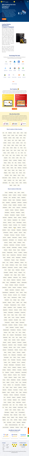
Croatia (21, 142)
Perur (26, 262)
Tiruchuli (5, 399)
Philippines (5, 172)
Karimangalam (6, 272)
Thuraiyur (18, 357)
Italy (25, 152)
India (3, 132)
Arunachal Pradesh (5, 404)
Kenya (22, 155)
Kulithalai (19, 297)
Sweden (5, 180)
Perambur (24, 222)
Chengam (24, 387)
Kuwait (26, 155)
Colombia (17, 142)
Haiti (25, 150)
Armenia (9, 135)
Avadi (9, 197)
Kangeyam (15, 377)
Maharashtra (15, 414)
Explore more (14, 108)
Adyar (15, 192)
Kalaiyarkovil (14, 342)
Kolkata (6, 424)
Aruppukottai (19, 397)
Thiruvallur (4, 237)
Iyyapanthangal (13, 202)
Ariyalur (4, 257)
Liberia (21, 157)
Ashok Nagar (5, 197)
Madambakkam (7, 212)
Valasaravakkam (14, 237)
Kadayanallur (5, 347)
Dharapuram (10, 377)
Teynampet (15, 232)
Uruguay (13, 182)
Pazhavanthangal (19, 222)
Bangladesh (5, 137)
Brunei (16, 140)
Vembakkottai (23, 399)
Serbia (11, 175)
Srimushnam (16, 267)
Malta (15, 162)
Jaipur (8, 419)
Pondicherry (17, 427)
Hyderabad (24, 419)
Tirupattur (5, 362)
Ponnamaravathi (7, 322)
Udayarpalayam (18, 257)
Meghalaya (4, 417)
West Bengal (23, 422)
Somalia (10, 177)
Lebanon (13, 157)
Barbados (10, 137)
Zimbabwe (24, 182)
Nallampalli (11, 272)
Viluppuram (13, 397)
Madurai (13, 302)
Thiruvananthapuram (22, 412)
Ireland (22, 152)
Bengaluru (19, 409)
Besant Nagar (14, 197)
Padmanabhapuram (5, 292)
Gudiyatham (4, 392)
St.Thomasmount (5, 232)
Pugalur (5, 297)
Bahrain (25, 135)
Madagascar (20, 160)
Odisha (17, 417)
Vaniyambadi (13, 362)
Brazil (13, 140)
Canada (13, 142)
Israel (3, 155)
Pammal (14, 222)
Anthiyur (4, 282)
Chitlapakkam (23, 197)
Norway (9, 170)
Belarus (14, 137)
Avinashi (19, 377)
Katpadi (8, 392)
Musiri (11, 357)
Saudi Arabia (6, 175)
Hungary (4, 152)
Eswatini (11, 147)
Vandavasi (15, 387)
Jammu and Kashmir (5, 427)
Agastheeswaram (12, 292)
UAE (6, 132)
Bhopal (11, 414)
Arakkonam (5, 332)
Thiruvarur (18, 362)
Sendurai (13, 257)
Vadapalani (9, 237)
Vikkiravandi (8, 397)
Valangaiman (14, 367)
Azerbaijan (20, 135)
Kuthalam (5, 307)
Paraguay (20, 170)
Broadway (10, 242)
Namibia (8, 167)
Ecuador (21, 145)
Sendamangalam (10, 312)
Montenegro (20, 165)
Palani (20, 277)
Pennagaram (20, 272)
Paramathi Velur (23, 312)
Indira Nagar (8, 247)
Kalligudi (25, 302)
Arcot (16, 332)
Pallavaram (4, 222)
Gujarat (6, 407)
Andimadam (8, 257)
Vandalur (3, 262)
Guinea (23, 150)
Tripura (5, 422)
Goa (3, 407)
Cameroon (9, 142)
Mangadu (22, 212)
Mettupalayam (17, 262)
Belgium (17, 137)
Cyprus (5, 145)
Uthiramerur (25, 287)
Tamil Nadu (15, 419)
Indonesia (12, 152)
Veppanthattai (23, 317)
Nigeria (5, 170)
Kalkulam (21, 292)
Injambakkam (8, 202)
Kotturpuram (18, 207)
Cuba (25, 142)
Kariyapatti (23, 397)
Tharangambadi (19, 307)
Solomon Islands (4, 177)
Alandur (19, 192)
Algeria (18, 132)
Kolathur (10, 207)
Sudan (26, 177)
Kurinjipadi (25, 267)
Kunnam (13, 317)
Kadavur (9, 297)
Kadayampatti (5, 337)
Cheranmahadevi (24, 372)
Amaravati (23, 402)
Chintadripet (19, 242)
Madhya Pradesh (6, 414)
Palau (16, 170)
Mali (12, 162)
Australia (12, 135)
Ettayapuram (19, 367)
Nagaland (12, 417)
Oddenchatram (15, 277)
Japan (10, 155)
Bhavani (7, 282)
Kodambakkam (5, 207)
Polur (3, 387)
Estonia (8, 147)
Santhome (23, 227)
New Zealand (25, 167)
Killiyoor (25, 292)
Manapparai (23, 357)
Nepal (15, 167)
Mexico (4, 165)
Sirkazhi (15, 307)
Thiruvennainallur (22, 394)
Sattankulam (7, 372)
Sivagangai (24, 342)
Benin (21, 137)
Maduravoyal (12, 212)
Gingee (20, 392)
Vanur (4, 397)
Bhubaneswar (21, 417)
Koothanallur (23, 362)
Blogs (3, 449)
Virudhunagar (9, 399)
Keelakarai (21, 327)
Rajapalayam (15, 399)
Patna (17, 404)
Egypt (24, 145)
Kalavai (20, 332)
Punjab (25, 417)
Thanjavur (13, 352)
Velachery (24, 237)
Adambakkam (11, 192)
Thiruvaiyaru (18, 352)
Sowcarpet (3, 252)
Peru (24, 170)
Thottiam (14, 357)
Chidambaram (4, 267)
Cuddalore (20, 267)
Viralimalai (12, 322)
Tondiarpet (25, 252)
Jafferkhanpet (19, 202)
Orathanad (9, 352)
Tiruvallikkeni (20, 252)
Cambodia (4, 142)
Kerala (16, 412)
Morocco (25, 165)
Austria (16, 135)
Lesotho (17, 157)
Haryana (10, 407)
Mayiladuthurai (10, 307)
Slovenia (23, 175)
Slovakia (19, 175)
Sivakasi (5, 402)
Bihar (13, 404)
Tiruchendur (12, 372)
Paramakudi (17, 327)
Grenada (19, 150)
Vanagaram (20, 237)
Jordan (14, 155)
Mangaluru (12, 412)
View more (7, 105)
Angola (25, 132)
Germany (7, 150)
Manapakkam (18, 212)
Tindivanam (11, 394)
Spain (18, 177)
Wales (18, 185)
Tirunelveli (5, 377)
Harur (24, 272)
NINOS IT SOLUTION (19, 451)
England (11, 185)
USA (9, 182)
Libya (24, 157)
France (25, 147)
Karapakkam (25, 202)
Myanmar (3, 167)
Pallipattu (8, 382)
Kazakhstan (18, 155)
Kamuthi (7, 327)
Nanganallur (24, 217)
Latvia (10, 157)
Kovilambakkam (24, 207)
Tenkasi (14, 347)
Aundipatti (23, 352)
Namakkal (5, 312)
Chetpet (15, 242)
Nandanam (19, 217)
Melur (21, 302)
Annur (7, 262)
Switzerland (9, 180)
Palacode (15, 272)
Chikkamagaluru (7, 412)
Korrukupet (25, 247)
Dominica (16, 145)
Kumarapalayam (17, 312)
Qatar (17, 172)
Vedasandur (24, 277)
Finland (21, 147)
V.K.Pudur (18, 347)
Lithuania (10, 160)
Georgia (4, 150)
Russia (24, 172)
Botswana (9, 140)
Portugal (13, 172)
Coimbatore (11, 262)
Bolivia (5, 140)
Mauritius (24, 162)
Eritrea (4, 147)
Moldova (8, 165)
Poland (10, 172)
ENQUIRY (28, 431)
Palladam (23, 377)
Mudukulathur (12, 327)
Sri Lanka (22, 177)
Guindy (3, 202)
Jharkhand (6, 409)
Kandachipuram (16, 394)
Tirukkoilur (9, 287)
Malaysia (5, 162)
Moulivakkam (5, 217)
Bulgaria (20, 140)
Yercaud (25, 337)
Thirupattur (4, 342)
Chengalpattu (24, 257)
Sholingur (24, 332)
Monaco (12, 165)
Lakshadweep (12, 427)
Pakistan (13, 170)
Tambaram (11, 232)
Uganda (20, 180)
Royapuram (10, 227)
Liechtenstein (5, 160)
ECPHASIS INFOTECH (14, 452)
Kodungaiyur (20, 247)
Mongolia (15, 165)
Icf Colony (3, 247)
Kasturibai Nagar (14, 247)
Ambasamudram (17, 372)
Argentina (4, 135)
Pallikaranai (9, 222)
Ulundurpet (14, 287)
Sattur (19, 399)
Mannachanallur (6, 357)
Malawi (24, 160)
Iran (16, 152)
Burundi (24, 140)
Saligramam (19, 227)
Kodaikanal (4, 277)
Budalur (5, 352)
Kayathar (24, 367)
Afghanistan (10, 132)
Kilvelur (24, 307)
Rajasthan (4, 419)
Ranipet (13, 332)
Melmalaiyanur (6, 394)
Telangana (20, 419)
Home (3, 444)
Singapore (14, 175)
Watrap (14, 402)
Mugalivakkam (10, 217)
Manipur (24, 414)
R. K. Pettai (12, 382)
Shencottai (10, 347)
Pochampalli (4, 302)
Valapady (20, 337)
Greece (15, 150)
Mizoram (8, 417)
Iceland (8, 152)
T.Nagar (24, 232)
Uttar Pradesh (9, 422)
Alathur (9, 317)
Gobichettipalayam (13, 282)
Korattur (14, 207)
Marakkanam (25, 392)
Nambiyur (18, 282)
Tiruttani (16, 382)
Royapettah (5, 227)
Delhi (19, 424)
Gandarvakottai (22, 322)
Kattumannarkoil (10, 267)
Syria (13, 180)
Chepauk (18, 197)
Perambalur (17, 317)
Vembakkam (20, 387)
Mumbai (20, 414)
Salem (17, 337)
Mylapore (15, 217)
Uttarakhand (18, 422)
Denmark (8, 145)
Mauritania (19, 162)
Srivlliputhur (9, 402)
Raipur (25, 404)
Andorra (22, 132)
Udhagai (5, 317)
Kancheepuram (19, 287)
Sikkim (11, 419)
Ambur (9, 362)
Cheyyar (11, 387)
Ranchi (10, 409)
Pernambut (12, 392)
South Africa (14, 177)
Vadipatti (17, 302)
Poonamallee (24, 382)
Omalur (13, 337)
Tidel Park (15, 252)
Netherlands (19, 167)
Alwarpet (22, 192)
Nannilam (5, 367)
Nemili (9, 332)
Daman (23, 424)
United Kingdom (5, 182)
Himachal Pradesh (20, 407)
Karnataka (14, 409)
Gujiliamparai (10, 277)
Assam (10, 404)
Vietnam (17, 182)
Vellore (17, 392)
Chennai (6, 192)
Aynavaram (6, 242)
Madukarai (21, 262)
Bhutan (24, 137)
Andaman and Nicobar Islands (13, 424)
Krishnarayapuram (14, 297)
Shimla (25, 407)
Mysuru (23, 409)
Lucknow (14, 422)
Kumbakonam (23, 347)
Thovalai (17, 292)
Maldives (9, 162)
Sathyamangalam (24, 282)
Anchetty (24, 297)
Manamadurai (19, 342)
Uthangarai (9, 302)
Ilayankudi (9, 342)
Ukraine (24, 180)
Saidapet (14, 227)
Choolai (24, 242)
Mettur (10, 337)
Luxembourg (15, 160)
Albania (14, 132)
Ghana (11, 150)
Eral (3, 372)
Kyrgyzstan (5, 157)
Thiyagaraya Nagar (9, 252)
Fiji (18, 147)
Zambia (21, 182)
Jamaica (7, 155)
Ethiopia (15, 147)
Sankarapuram (4, 287)
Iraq (18, 152)
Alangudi (17, 322)
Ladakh (22, 427)
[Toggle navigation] (27, 1)
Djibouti (13, 145)
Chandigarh (14, 407)
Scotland (15, 185)
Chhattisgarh (21, 404)
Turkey (17, 180)
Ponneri (4, 382)
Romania (20, 172)
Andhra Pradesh (18, 402)
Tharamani (20, 232)
